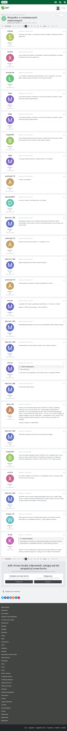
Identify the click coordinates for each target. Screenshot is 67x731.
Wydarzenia (4, 720)
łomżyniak (10, 72)
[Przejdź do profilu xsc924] (10, 58)
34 (63, 15)
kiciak (10, 534)
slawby (10, 31)
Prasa (3, 670)
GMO (2, 639)
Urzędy (3, 711)
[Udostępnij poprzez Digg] (8, 597)
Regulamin (32, 728)
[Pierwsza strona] (2, 26)
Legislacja (4, 648)
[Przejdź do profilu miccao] (10, 307)
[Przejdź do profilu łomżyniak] (10, 78)
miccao (10, 300)
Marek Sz (18, 23)
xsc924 (10, 52)
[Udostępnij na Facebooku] (5, 597)
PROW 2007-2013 (6, 683)
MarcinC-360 (10, 217)
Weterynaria (4, 714)
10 (28, 26)
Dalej (44, 26)
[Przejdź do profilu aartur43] (10, 410)
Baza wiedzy (4, 613)
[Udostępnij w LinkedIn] (16, 597)
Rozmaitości (4, 695)
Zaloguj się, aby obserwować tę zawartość (14, 15)
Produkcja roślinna (6, 676)
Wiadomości (4, 717)
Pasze (3, 664)
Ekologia (3, 629)
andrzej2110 (10, 176)
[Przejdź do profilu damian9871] (10, 203)
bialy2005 (10, 134)
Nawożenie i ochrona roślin (9, 654)
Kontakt (63, 728)
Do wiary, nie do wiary (7, 620)
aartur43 (10, 404)
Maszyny (34, 23)
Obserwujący (57, 15)
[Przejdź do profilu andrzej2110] (10, 182)
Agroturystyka (5, 607)
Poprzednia (8, 26)
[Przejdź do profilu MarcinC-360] (10, 224)
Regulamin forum (41, 728)
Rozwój (3, 698)
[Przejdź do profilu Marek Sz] (3, 18)
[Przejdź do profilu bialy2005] (10, 141)
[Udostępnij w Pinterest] (19, 597)
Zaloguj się (48, 581)
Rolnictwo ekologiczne (7, 692)
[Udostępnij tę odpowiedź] (63, 31)
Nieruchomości (5, 657)
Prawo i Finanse (5, 673)
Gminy (3, 635)
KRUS (2, 645)
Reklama (57, 728)
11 (31, 26)
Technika (3, 705)
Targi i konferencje (6, 701)
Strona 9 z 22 (54, 26)
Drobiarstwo (4, 623)
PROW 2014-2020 (6, 686)
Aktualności (4, 610)
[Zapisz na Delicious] (10, 597)
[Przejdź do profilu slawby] (10, 37)
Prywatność (50, 728)
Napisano (26, 31)
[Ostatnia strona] (48, 26)
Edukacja (3, 626)
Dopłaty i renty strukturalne (9, 616)
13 (37, 26)
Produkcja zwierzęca (7, 679)
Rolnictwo (4, 689)
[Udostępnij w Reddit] (13, 597)
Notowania (4, 661)
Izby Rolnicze (5, 642)
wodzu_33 (10, 514)
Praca (3, 667)
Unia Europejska (5, 708)
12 (34, 26)
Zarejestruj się (19, 581)
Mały (10, 93)
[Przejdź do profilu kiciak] (10, 541)
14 (40, 26)
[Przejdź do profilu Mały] (10, 99)
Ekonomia (4, 632)
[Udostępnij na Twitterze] (2, 597)
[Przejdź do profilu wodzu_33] (10, 520)
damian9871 (10, 197)
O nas (25, 728)
